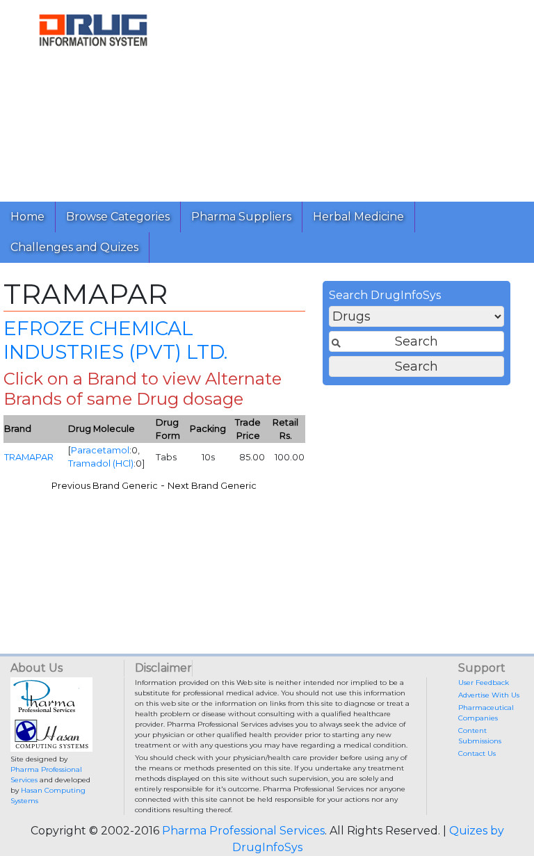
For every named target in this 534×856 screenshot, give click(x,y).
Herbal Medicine (358, 216)
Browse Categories (118, 216)
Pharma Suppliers (241, 216)
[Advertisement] (360, 97)
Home (27, 216)
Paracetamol (100, 450)
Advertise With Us (488, 695)
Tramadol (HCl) (101, 463)
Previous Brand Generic (104, 486)
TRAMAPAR (29, 457)
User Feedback (483, 682)
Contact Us (477, 753)
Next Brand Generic (212, 486)
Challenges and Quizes (74, 247)
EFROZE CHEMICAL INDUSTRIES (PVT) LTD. (115, 340)
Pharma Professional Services (243, 830)
